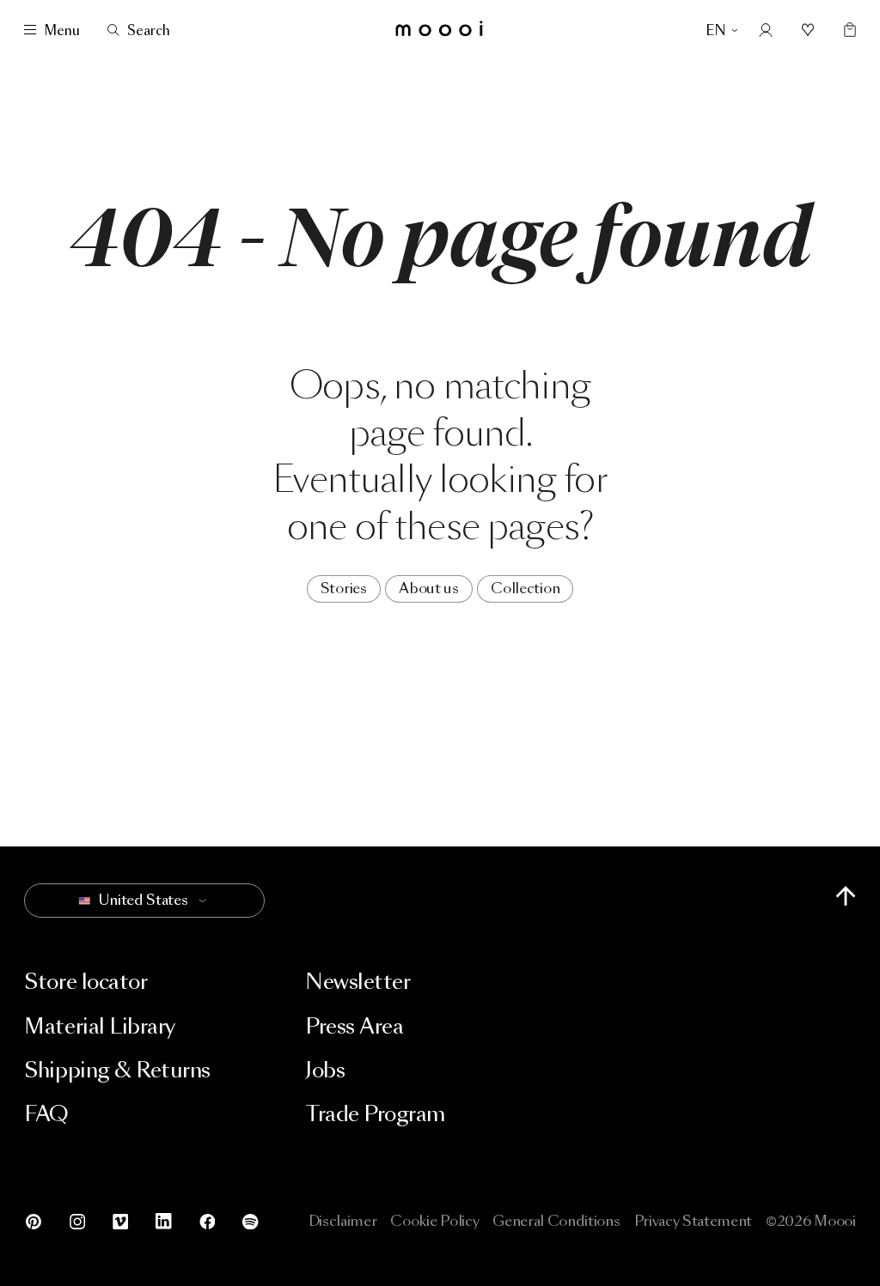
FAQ (46, 1114)
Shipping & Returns (117, 1070)
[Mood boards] (807, 30)
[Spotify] (244, 1221)
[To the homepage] (439, 30)
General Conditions (556, 1221)
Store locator (85, 982)
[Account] (766, 30)
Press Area (354, 1026)
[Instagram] (77, 1221)
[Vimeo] (120, 1221)
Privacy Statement (693, 1221)
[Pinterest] (39, 1221)
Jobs (325, 1070)
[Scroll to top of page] (845, 895)
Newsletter (357, 982)
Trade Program (375, 1114)
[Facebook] (207, 1221)
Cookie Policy (434, 1221)
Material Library (99, 1026)
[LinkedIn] (163, 1221)
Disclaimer (343, 1221)
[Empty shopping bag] (846, 30)
